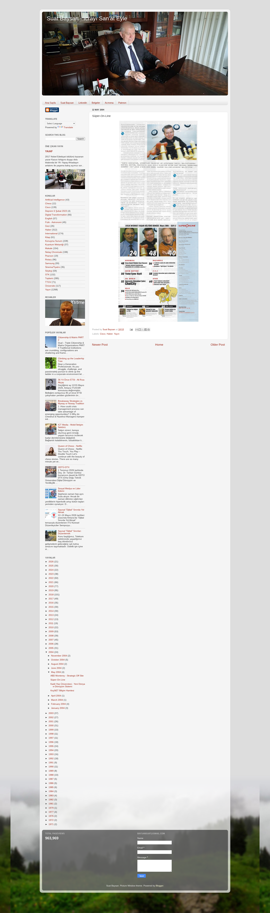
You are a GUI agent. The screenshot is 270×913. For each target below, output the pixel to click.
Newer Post (100, 344)
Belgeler (96, 102)
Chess (48, 203)
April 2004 (56, 696)
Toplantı (49, 278)
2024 (51, 570)
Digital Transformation (56, 215)
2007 (51, 640)
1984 (51, 791)
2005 (51, 648)
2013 (51, 615)
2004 (51, 652)
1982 (51, 799)
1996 (51, 742)
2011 (51, 623)
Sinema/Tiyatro (52, 267)
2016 (51, 603)
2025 (51, 566)
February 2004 (58, 704)
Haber (110, 334)
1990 (51, 766)
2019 (51, 590)
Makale (48, 248)
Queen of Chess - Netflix (70, 446)
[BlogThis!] (139, 329)
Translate (68, 127)
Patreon (122, 102)
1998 (51, 734)
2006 (51, 644)
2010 (51, 627)
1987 (51, 779)
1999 (51, 730)
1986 (51, 783)
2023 (51, 574)
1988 (51, 775)
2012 (51, 619)
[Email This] (136, 329)
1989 (51, 771)
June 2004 (56, 668)
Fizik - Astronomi (53, 222)
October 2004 (58, 660)
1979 (51, 808)
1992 (51, 758)
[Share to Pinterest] (148, 329)
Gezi (47, 226)
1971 (51, 824)
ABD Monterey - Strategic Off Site (67, 676)
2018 (51, 594)
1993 (51, 754)
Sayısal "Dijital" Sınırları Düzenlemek (69, 532)
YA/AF (49, 151)
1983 (51, 795)
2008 (51, 636)
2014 (51, 611)
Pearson (49, 256)
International (51, 233)
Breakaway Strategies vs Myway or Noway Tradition (71, 402)
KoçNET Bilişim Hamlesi (62, 690)
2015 (51, 607)
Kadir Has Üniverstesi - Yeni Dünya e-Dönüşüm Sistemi (67, 685)
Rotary (48, 259)
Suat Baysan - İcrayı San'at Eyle (87, 18)
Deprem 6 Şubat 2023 (56, 211)
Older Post (218, 344)
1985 (51, 787)
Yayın (116, 334)
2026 (51, 561)
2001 (51, 721)
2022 (51, 578)
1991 (51, 762)
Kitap (47, 237)
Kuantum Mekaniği (54, 244)
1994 (51, 750)
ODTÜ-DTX (63, 467)
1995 (51, 746)
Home (159, 344)
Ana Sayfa (50, 102)
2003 (51, 713)
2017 (51, 599)
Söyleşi (48, 271)
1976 (51, 816)
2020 (51, 586)
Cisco (102, 334)
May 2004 (56, 672)
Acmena (109, 102)
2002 (51, 717)
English (48, 218)
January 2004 (58, 708)
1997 (51, 738)
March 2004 (57, 700)
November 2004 (59, 656)
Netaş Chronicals (53, 252)
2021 (51, 582)
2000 (51, 725)
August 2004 (57, 664)
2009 (51, 631)
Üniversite (50, 286)
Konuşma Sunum (53, 241)
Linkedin (82, 102)
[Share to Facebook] (145, 329)
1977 (51, 812)
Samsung (50, 263)
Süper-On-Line (57, 680)
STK (47, 274)
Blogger (159, 886)
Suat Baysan (67, 102)
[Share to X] (142, 329)
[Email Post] (131, 329)
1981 (51, 804)
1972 (51, 820)
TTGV (48, 282)
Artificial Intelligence (55, 200)
